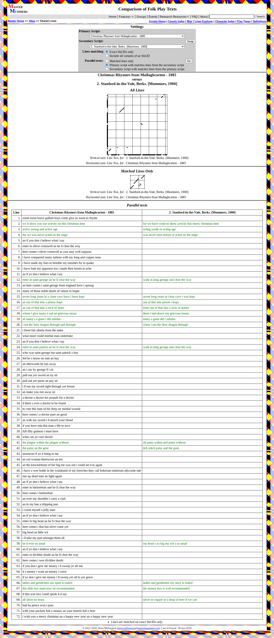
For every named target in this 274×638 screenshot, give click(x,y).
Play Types (244, 21)
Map (189, 21)
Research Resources (174, 16)
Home (112, 16)
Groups (141, 16)
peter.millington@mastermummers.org (138, 628)
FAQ (195, 16)
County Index (176, 21)
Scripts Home (157, 21)
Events (153, 16)
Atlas (32, 20)
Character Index (225, 21)
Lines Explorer (204, 21)
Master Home (16, 20)
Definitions (259, 21)
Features (126, 16)
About (204, 16)
